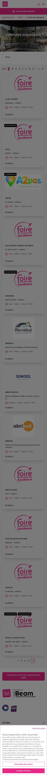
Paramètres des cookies (23, 764)
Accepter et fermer (23, 771)
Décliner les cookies (38, 728)
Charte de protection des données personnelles (20, 759)
